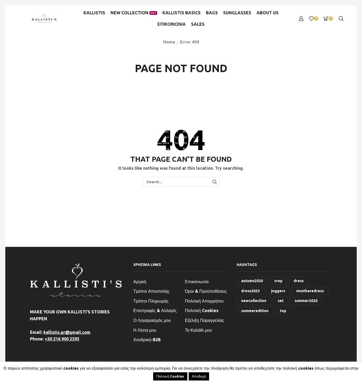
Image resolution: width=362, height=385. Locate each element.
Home (169, 42)
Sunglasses (237, 12)
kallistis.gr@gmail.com (66, 332)
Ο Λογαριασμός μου (152, 320)
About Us (268, 12)
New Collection (133, 12)
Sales (198, 24)
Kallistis (94, 12)
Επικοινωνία (197, 281)
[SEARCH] (215, 182)
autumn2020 (252, 281)
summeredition (254, 311)
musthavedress (310, 291)
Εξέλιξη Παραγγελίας (204, 320)
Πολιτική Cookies (201, 310)
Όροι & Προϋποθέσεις (206, 291)
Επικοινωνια (171, 24)
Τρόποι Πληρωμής (151, 301)
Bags (212, 12)
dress (299, 281)
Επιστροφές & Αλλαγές (155, 310)
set (281, 301)
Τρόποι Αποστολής (151, 291)
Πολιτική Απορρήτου (204, 301)
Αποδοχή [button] (199, 376)
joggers (278, 291)
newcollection (253, 301)
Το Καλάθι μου (198, 330)
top (283, 311)
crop (278, 281)
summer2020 (306, 301)
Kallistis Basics (181, 12)
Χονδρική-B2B (147, 339)
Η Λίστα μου (144, 330)
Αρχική (139, 281)
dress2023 (250, 291)
